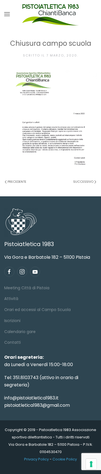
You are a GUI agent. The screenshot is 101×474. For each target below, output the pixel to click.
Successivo (83, 181)
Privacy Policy (36, 459)
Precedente (17, 181)
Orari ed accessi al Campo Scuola (37, 309)
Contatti (12, 342)
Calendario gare (20, 331)
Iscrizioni (12, 320)
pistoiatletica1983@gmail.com (37, 405)
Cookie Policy (64, 459)
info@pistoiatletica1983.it (31, 398)
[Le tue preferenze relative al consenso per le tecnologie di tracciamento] (91, 464)
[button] (7, 14)
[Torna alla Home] (50, 14)
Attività (11, 298)
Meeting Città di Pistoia (26, 288)
